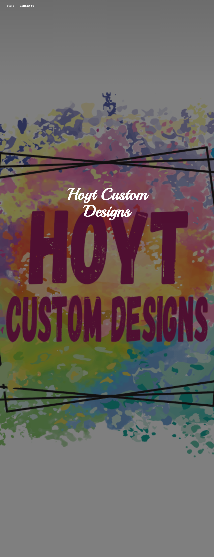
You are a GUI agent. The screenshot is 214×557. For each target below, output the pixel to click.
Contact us (27, 5)
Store (10, 5)
